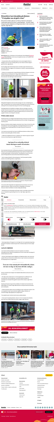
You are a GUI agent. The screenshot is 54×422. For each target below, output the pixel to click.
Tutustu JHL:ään (45, 101)
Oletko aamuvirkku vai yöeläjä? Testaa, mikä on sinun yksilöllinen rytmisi (45, 35)
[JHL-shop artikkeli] (45, 67)
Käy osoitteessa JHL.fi (43, 127)
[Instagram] (42, 407)
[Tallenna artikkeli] (14, 359)
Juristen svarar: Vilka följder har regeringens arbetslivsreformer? (22, 362)
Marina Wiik (6, 47)
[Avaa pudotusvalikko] (7, 8)
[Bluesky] (47, 407)
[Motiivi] (27, 4)
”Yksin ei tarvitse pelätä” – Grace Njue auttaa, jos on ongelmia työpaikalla (45, 40)
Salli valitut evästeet (27, 223)
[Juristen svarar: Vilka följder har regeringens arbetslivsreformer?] (23, 354)
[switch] (21, 219)
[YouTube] (38, 407)
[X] (49, 407)
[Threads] (45, 407)
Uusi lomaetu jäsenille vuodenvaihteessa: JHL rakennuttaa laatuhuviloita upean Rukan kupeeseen (46, 46)
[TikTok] (35, 407)
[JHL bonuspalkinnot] (18, 328)
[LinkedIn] (52, 407)
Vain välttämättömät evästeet (11, 223)
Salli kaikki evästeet (42, 223)
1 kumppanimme (9, 205)
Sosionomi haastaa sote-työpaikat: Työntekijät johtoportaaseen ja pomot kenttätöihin (45, 23)
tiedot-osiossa (37, 211)
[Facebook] (40, 407)
